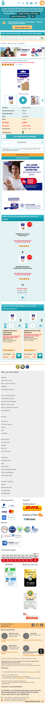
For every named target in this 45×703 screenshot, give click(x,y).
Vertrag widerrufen (6, 475)
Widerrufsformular (6, 487)
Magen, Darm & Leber (7, 404)
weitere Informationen (18, 16)
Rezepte (3, 416)
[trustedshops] (22, 367)
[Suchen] (42, 38)
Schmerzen (4, 421)
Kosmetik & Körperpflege (8, 401)
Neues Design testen (22, 27)
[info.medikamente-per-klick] (42, 625)
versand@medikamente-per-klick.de (33, 655)
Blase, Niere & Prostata (8, 383)
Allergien (3, 377)
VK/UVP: (20, 290)
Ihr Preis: (20, 288)
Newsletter (4, 433)
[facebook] (34, 625)
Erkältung (4, 386)
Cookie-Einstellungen (7, 472)
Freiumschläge (5, 490)
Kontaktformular (6, 460)
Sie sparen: (20, 292)
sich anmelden (14, 149)
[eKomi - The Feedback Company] (18, 367)
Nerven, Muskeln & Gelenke (9, 407)
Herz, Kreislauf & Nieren (8, 395)
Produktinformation (22, 155)
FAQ (2, 430)
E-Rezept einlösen (6, 424)
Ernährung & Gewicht (7, 389)
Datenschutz (5, 466)
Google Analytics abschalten (28, 13)
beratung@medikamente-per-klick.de (9, 652)
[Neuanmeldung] (31, 3)
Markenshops (5, 439)
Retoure (3, 484)
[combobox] (21, 38)
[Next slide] (43, 100)
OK (33, 16)
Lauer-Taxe (32, 672)
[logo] (2, 3)
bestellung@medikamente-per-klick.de (10, 640)
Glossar (3, 427)
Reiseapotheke (5, 410)
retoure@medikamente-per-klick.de (33, 640)
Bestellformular (5, 493)
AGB (2, 463)
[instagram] (38, 625)
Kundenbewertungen (23, 158)
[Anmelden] (35, 3)
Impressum (4, 457)
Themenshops (5, 442)
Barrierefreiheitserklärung (8, 469)
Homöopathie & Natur (7, 398)
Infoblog (3, 445)
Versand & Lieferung (7, 481)
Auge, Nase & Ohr (6, 380)
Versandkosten (20, 678)
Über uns (4, 448)
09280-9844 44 (5, 626)
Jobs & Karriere (5, 451)
